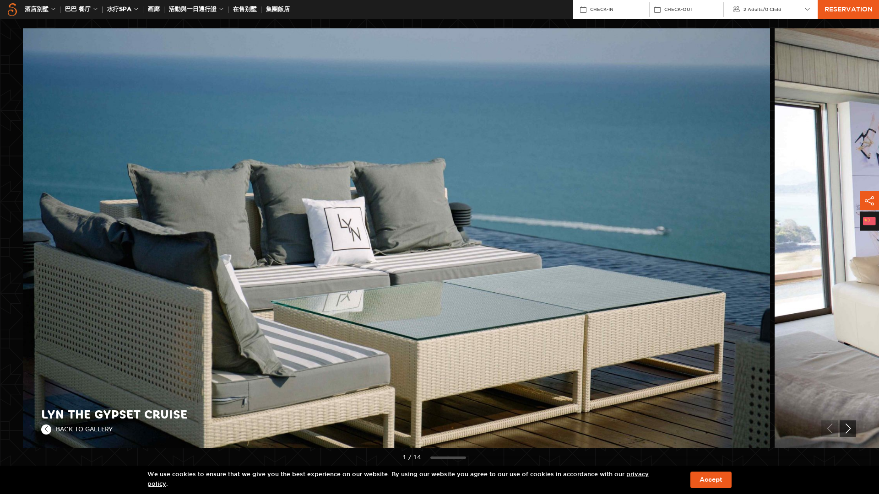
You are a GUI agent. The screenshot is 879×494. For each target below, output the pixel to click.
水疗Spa (119, 9)
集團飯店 (278, 9)
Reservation (849, 9)
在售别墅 (245, 9)
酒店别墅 (37, 9)
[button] (848, 428)
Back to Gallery (84, 429)
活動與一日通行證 (193, 9)
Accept (711, 480)
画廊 (154, 9)
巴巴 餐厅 (78, 9)
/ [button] (762, 9)
